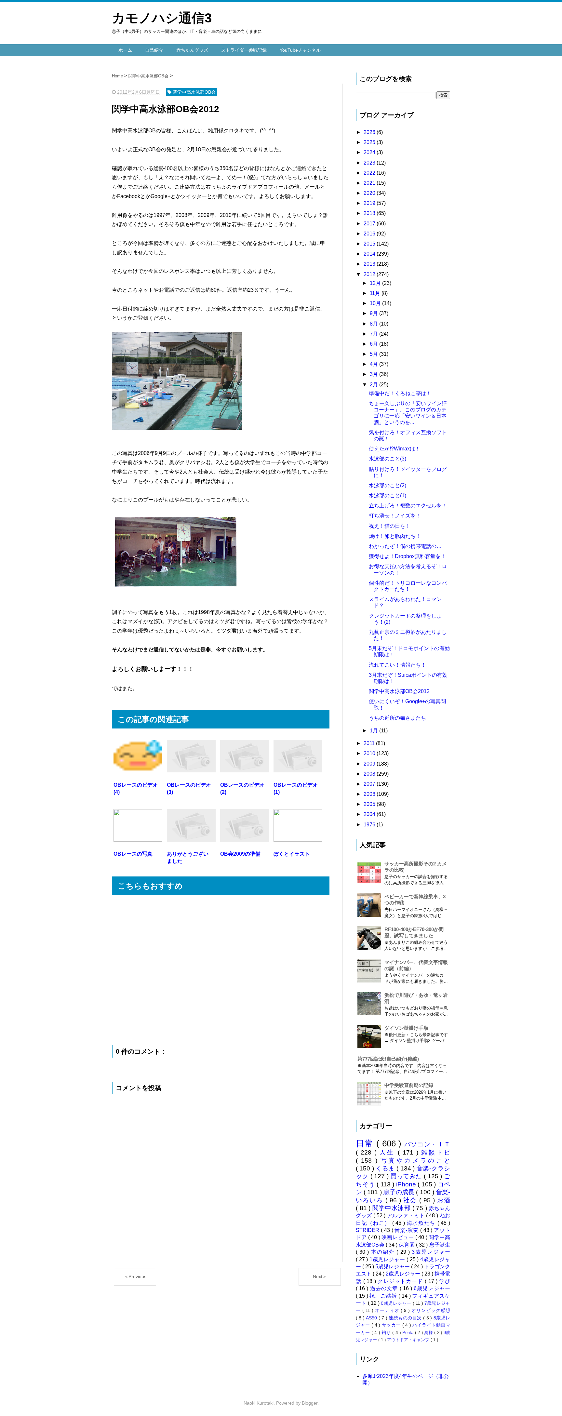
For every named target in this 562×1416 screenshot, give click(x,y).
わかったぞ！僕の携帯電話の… (405, 546)
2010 (370, 753)
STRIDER (368, 1230)
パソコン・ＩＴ (427, 1144)
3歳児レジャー (431, 1252)
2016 (370, 233)
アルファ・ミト (406, 1215)
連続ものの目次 (406, 1317)
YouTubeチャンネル (300, 50)
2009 (370, 764)
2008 (370, 774)
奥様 (429, 1332)
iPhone (407, 1184)
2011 (370, 743)
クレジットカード (401, 1281)
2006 (370, 794)
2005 (370, 804)
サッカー (392, 1325)
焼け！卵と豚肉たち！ (395, 536)
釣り (386, 1332)
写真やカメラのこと (415, 1160)
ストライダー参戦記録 (244, 50)
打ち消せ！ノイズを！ (395, 515)
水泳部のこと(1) (387, 495)
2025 (370, 142)
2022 (370, 173)
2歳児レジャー (403, 1273)
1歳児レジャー (388, 1259)
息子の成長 (399, 1192)
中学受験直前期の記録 (408, 1085)
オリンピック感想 (430, 1310)
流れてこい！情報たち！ (397, 665)
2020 (370, 193)
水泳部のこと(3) (387, 458)
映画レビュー (398, 1237)
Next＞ (320, 1276)
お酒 (443, 1200)
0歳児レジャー (396, 1303)
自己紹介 (154, 50)
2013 (370, 264)
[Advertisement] (220, 970)
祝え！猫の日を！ (389, 526)
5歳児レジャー (393, 1266)
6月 (374, 344)
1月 (374, 730)
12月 (376, 283)
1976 (370, 824)
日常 (366, 1143)
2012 (370, 274)
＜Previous (135, 1276)
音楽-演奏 (407, 1230)
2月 (374, 384)
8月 (374, 324)
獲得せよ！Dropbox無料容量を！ (407, 556)
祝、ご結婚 (383, 1296)
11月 (375, 293)
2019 (370, 203)
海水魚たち (422, 1223)
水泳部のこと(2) (387, 485)
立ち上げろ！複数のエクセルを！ (408, 505)
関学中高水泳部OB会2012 (399, 691)
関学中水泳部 (392, 1208)
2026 (370, 132)
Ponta (408, 1332)
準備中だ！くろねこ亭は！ (400, 393)
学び (444, 1281)
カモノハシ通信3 (162, 18)
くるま (386, 1168)
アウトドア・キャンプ (409, 1339)
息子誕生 (439, 1245)
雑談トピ (435, 1152)
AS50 (372, 1317)
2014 (370, 254)
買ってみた (407, 1176)
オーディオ (388, 1310)
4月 (374, 364)
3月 (374, 374)
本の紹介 (384, 1252)
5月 (374, 354)
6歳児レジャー (432, 1288)
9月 (374, 313)
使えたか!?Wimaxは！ (394, 448)
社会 (411, 1200)
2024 (370, 152)
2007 (370, 784)
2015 (370, 244)
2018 (370, 213)
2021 (370, 183)
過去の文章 (385, 1288)
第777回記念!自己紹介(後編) (388, 1059)
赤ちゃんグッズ (192, 50)
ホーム (125, 50)
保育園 (407, 1245)
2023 (370, 163)
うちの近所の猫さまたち (397, 718)
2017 (370, 223)
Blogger (309, 1403)
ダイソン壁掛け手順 (406, 1028)
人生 (389, 1152)
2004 (370, 814)
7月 (374, 334)
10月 (376, 303)
